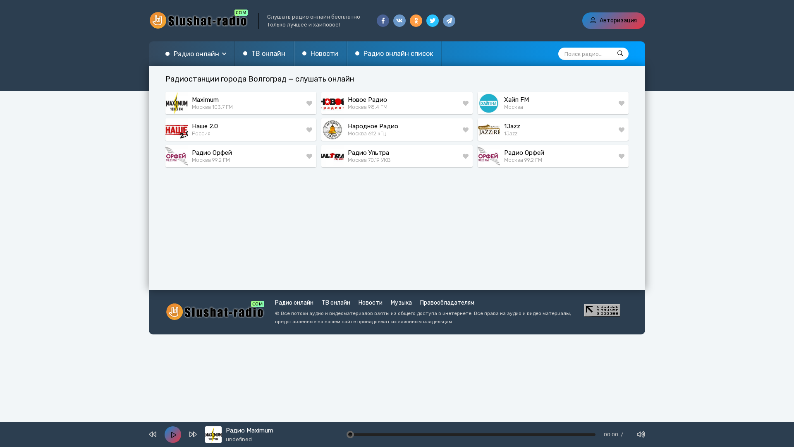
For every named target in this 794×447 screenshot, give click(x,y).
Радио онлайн (196, 54)
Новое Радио (367, 99)
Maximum (205, 99)
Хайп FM (516, 99)
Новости (324, 54)
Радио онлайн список (398, 54)
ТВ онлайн (268, 54)
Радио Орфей (212, 152)
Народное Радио (373, 126)
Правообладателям (447, 302)
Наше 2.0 (205, 126)
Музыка (401, 302)
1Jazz (512, 126)
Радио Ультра (368, 152)
